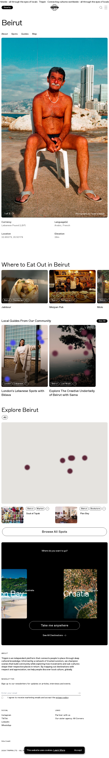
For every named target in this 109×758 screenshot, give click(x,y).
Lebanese (18, 383)
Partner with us (62, 715)
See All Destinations (53, 635)
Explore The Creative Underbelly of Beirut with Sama (72, 393)
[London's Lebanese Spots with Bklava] (24, 356)
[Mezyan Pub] (72, 286)
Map (34, 34)
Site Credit (5, 741)
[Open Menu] (106, 7)
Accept (78, 750)
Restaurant (18, 300)
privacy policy (62, 697)
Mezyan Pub (56, 307)
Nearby (7, 7)
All (4, 417)
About (4, 34)
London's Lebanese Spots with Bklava (22, 393)
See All (102, 321)
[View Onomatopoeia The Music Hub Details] (69, 471)
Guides (25, 34)
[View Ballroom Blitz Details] (84, 458)
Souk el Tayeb (33, 513)
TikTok (4, 718)
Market (40, 508)
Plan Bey (84, 513)
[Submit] (79, 693)
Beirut (7, 300)
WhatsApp (6, 725)
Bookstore (95, 508)
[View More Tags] (27, 300)
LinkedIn (5, 722)
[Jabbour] (24, 286)
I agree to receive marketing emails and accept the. (38, 698)
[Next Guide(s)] (105, 356)
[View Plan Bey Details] (72, 458)
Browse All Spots (54, 532)
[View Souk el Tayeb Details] (70, 458)
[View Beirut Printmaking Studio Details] (62, 460)
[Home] (54, 7)
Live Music (66, 383)
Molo (100, 307)
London (7, 383)
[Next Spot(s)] (105, 286)
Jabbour (6, 307)
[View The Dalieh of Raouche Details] (27, 467)
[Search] (101, 7)
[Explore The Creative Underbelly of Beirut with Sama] (72, 356)
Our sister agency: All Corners (69, 718)
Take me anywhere (54, 625)
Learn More (59, 750)
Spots (14, 34)
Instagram (6, 715)
